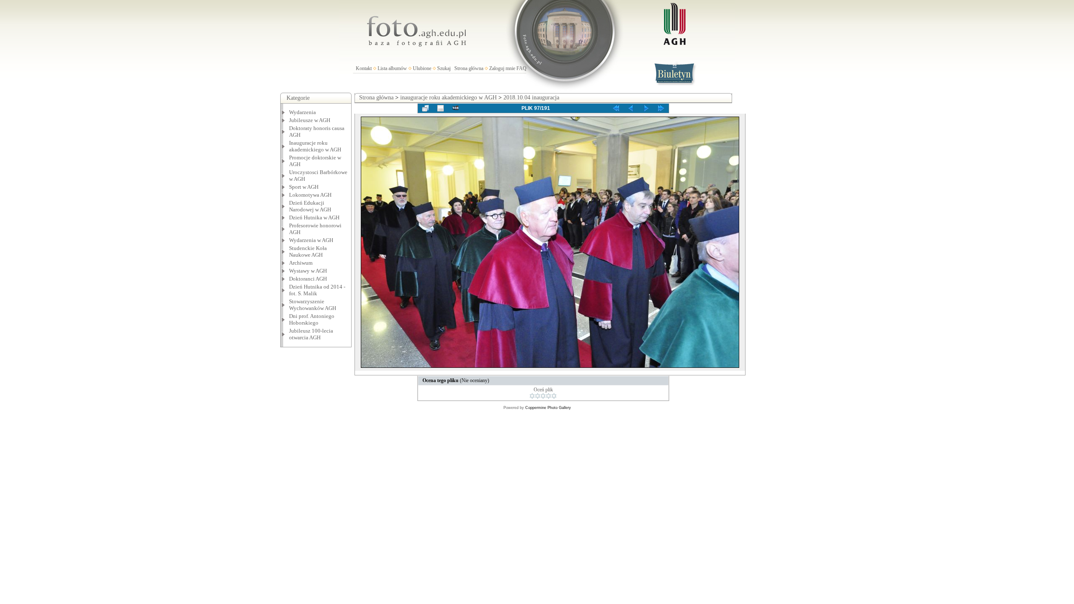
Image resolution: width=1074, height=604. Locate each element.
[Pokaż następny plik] (646, 108)
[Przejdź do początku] (615, 108)
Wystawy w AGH (308, 271)
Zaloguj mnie (502, 68)
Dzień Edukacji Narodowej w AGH (310, 206)
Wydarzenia (302, 112)
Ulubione (422, 68)
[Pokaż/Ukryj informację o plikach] (440, 108)
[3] (543, 396)
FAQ (521, 68)
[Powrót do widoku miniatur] (425, 108)
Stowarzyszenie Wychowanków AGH (312, 304)
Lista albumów (392, 68)
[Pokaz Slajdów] (455, 108)
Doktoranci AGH (308, 279)
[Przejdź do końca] (661, 108)
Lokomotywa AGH (310, 195)
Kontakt (364, 68)
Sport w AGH (303, 187)
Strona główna (468, 68)
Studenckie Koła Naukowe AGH (308, 251)
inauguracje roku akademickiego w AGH (448, 97)
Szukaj (444, 68)
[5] (554, 396)
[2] (537, 396)
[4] (548, 396)
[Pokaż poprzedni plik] (631, 108)
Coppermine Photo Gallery (548, 408)
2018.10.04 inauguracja (531, 97)
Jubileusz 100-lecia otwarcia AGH (311, 334)
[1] (532, 396)
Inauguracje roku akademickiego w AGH (315, 146)
